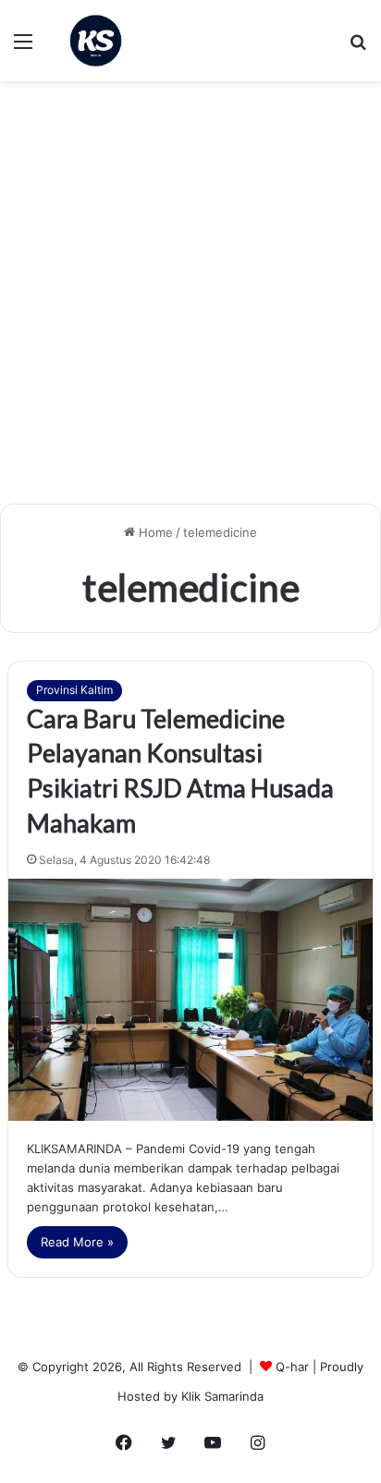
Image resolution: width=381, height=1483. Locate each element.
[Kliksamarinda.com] (95, 40)
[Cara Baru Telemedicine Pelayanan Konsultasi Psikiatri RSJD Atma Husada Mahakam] (190, 1000)
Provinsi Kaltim (74, 690)
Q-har (292, 1366)
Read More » (77, 1241)
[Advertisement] (190, 299)
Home (154, 532)
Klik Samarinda (222, 1396)
